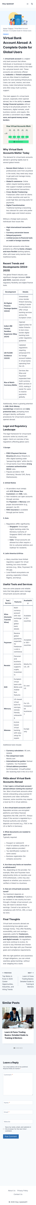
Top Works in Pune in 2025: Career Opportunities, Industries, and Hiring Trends (8, 981)
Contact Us (18, 1194)
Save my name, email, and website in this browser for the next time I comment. (18, 1129)
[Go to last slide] (5, 1026)
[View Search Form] (32, 4)
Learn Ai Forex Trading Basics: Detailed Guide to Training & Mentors (27, 980)
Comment (8, 1075)
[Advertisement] (18, 1160)
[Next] (30, 1026)
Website (7, 1122)
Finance (6, 34)
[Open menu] (27, 3)
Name (7, 1103)
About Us (11, 1191)
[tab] (14, 1048)
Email (6, 1112)
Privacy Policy (22, 1191)
